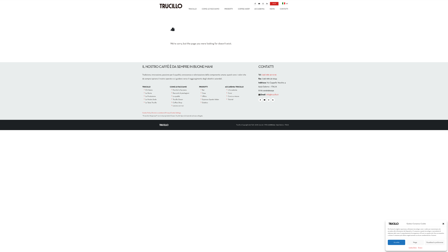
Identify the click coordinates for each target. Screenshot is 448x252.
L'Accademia (232, 90)
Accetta (396, 242)
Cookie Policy (413, 247)
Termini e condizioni (158, 113)
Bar (203, 90)
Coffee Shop (177, 102)
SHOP (274, 3)
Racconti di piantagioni (181, 93)
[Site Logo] (171, 4)
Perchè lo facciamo (180, 90)
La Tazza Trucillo (151, 102)
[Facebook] (255, 3)
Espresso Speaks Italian (210, 99)
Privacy (420, 247)
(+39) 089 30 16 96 (269, 75)
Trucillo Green (178, 99)
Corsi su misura (233, 96)
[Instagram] (263, 3)
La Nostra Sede (151, 99)
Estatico (205, 102)
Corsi (230, 93)
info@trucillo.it (272, 95)
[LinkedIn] (267, 3)
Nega (415, 242)
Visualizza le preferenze (434, 242)
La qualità (176, 96)
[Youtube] (259, 3)
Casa (204, 93)
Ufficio (204, 96)
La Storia (148, 93)
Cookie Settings (176, 113)
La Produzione (150, 96)
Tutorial (230, 99)
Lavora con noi (178, 106)
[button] (443, 224)
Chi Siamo (149, 90)
